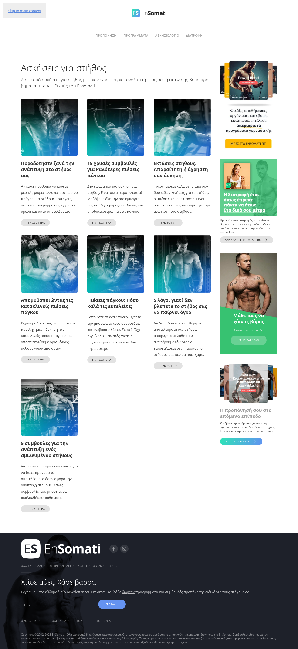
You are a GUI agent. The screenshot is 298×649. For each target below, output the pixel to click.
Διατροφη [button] (194, 35)
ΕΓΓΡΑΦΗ (112, 604)
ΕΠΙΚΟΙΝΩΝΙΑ (101, 620)
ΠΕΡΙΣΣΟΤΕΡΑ (35, 222)
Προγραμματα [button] (136, 35)
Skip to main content (24, 10)
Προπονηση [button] (106, 35)
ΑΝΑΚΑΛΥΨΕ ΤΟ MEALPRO (243, 240)
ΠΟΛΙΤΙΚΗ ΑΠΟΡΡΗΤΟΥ (66, 620)
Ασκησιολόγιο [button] (167, 35)
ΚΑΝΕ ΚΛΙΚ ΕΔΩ (248, 340)
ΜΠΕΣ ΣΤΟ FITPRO (238, 441)
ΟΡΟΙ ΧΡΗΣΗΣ (30, 620)
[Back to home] (149, 12)
